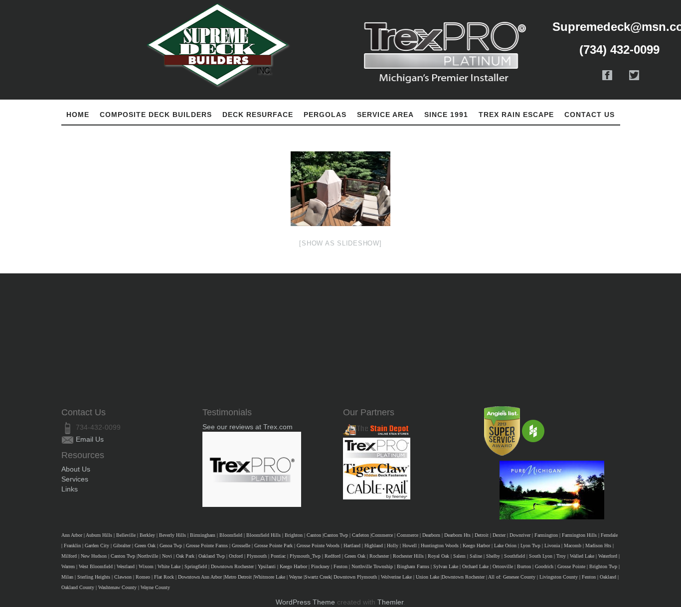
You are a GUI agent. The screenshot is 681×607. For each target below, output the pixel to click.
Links (69, 489)
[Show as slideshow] (340, 243)
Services (74, 479)
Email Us (90, 439)
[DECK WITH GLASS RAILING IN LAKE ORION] (340, 188)
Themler (390, 602)
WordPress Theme (305, 602)
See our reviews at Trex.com (247, 427)
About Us (75, 469)
